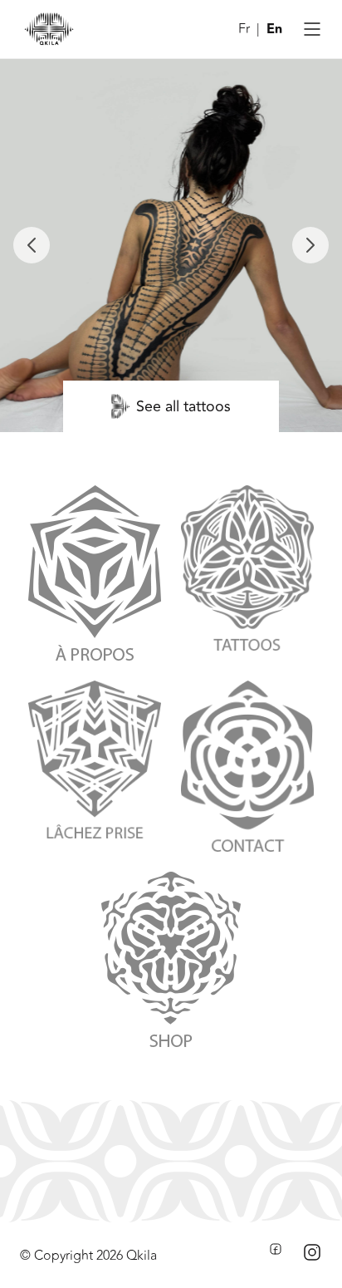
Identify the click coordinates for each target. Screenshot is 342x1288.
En (274, 29)
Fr (244, 29)
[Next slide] (310, 245)
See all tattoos (183, 406)
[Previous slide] (31, 245)
